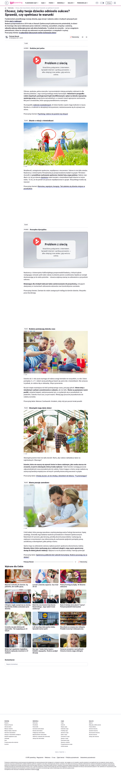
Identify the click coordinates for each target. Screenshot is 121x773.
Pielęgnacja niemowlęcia (39, 732)
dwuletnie (44, 177)
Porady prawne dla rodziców (11, 742)
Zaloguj (109, 3)
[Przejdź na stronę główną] (7, 4)
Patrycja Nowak (14, 36)
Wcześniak (35, 725)
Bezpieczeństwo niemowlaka (39, 734)
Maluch (70, 3)
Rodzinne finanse (9, 725)
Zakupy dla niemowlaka (38, 738)
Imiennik (63, 725)
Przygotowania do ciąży (66, 744)
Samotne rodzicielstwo (10, 732)
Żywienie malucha (93, 730)
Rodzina (6, 723)
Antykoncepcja (64, 746)
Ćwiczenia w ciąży (65, 736)
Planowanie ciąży (31, 3)
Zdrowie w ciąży (64, 732)
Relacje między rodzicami (11, 730)
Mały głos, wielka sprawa (95, 725)
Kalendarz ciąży (64, 728)
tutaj (38, 769)
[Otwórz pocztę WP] (97, 3)
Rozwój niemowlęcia (37, 730)
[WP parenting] (17, 3)
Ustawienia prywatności (87, 757)
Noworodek (35, 726)
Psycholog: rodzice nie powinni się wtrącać (53, 114)
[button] (102, 3)
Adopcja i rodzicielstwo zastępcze (13, 734)
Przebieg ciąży (64, 730)
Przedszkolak (81, 3)
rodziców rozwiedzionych (42, 105)
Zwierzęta (7, 738)
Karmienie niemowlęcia (38, 728)
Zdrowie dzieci (8, 726)
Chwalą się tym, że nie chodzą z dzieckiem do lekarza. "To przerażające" (61, 476)
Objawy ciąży (64, 726)
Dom (6, 740)
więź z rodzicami (15, 21)
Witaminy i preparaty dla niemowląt (41, 736)
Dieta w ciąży (64, 734)
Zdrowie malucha (93, 728)
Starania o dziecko (65, 742)
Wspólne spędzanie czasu (11, 736)
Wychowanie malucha (94, 732)
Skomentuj (75, 37)
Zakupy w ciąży (64, 738)
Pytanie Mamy (92, 726)
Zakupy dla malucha (94, 736)
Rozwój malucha (93, 734)
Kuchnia (7, 744)
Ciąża (43, 3)
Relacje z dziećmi (9, 728)
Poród (51, 3)
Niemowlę (60, 3)
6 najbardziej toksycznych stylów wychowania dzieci (37, 33)
